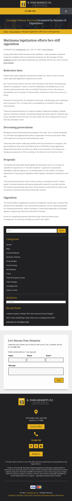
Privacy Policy (28, 495)
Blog (8, 249)
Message (11, 365)
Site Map (19, 495)
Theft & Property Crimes (15, 278)
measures (7, 60)
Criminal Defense (12, 253)
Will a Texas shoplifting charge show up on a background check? (30, 318)
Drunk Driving (11, 265)
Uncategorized (11, 286)
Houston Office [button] (36, 427)
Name (10, 356)
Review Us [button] (36, 454)
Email (49, 356)
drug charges (9, 63)
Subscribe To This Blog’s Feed (17, 322)
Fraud (8, 274)
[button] (66, 11)
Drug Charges (47, 49)
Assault (9, 245)
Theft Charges (11, 282)
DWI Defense (11, 269)
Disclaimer (11, 495)
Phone (29, 356)
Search (61, 231)
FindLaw (61, 495)
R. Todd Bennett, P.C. (21, 49)
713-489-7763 (30, 11)
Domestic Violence (13, 257)
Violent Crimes (11, 290)
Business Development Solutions (45, 495)
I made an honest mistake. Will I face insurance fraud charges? (29, 314)
